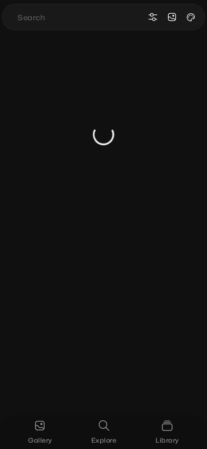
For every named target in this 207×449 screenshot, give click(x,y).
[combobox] (80, 17)
